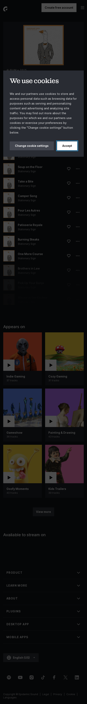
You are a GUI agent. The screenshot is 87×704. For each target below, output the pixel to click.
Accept (67, 145)
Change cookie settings (32, 145)
